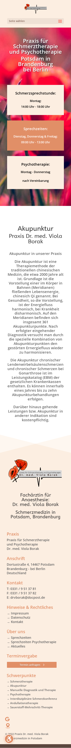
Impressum (20, 613)
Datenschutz (20, 617)
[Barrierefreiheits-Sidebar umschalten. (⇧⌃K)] (9, 738)
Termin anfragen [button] (30, 665)
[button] (35, 21)
